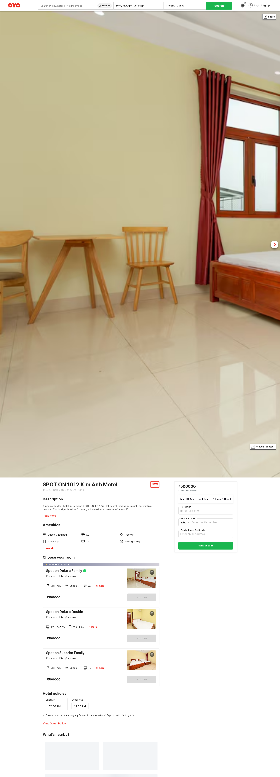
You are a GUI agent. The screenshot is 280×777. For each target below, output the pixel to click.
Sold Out (142, 638)
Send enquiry (205, 545)
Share (271, 16)
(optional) (193, 530)
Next (274, 244)
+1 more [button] (100, 585)
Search (219, 5)
